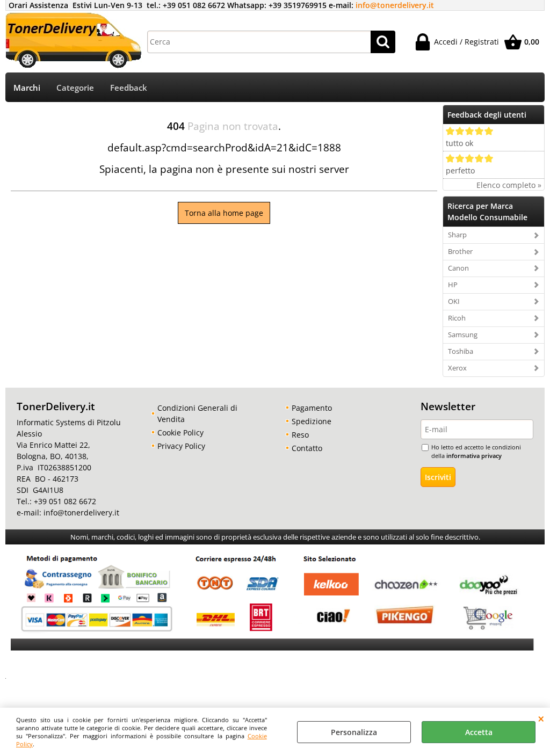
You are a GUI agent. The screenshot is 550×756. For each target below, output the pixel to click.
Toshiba (460, 351)
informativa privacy (474, 456)
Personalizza (354, 732)
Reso (300, 435)
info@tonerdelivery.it (395, 5)
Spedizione (311, 421)
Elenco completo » (508, 185)
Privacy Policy (181, 446)
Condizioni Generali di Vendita (197, 413)
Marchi (26, 87)
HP (453, 284)
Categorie (75, 87)
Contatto (307, 448)
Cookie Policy (180, 432)
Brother (460, 251)
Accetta (479, 732)
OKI (454, 301)
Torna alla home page (224, 213)
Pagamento (312, 408)
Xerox (457, 368)
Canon (458, 268)
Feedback (128, 87)
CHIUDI (541, 718)
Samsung (462, 334)
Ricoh (457, 318)
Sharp (457, 234)
